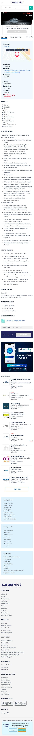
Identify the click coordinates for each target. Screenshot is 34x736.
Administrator (5, 694)
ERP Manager (15, 394)
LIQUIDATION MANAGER (18, 422)
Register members (6, 615)
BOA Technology (15, 448)
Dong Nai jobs (7, 537)
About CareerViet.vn (7, 640)
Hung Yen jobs (7, 546)
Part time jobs (7, 559)
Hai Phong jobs (7, 543)
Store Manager (15, 403)
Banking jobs (7, 510)
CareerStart (4, 613)
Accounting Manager (17, 435)
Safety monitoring (6, 687)
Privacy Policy (5, 643)
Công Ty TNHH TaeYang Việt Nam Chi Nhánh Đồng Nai (21, 425)
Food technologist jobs (9, 519)
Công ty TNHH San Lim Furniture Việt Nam (21, 383)
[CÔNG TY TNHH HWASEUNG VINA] (6, 480)
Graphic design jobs (8, 572)
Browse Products (6, 630)
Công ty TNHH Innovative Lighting (20, 395)
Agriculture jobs (7, 512)
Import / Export (26, 70)
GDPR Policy (4, 645)
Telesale (3, 689)
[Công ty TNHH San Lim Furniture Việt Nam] (6, 382)
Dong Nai (6, 46)
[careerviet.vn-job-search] (7, 703)
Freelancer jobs (7, 563)
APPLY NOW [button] (17, 31)
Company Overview (16, 37)
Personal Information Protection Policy (12, 652)
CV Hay (3, 596)
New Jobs (4, 594)
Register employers (6, 632)
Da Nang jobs (7, 541)
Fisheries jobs (7, 516)
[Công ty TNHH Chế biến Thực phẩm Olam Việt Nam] (6, 459)
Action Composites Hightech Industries (17, 28)
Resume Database (6, 625)
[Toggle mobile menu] (2, 2)
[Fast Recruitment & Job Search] (17, 2)
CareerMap (4, 601)
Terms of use (5, 650)
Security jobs (7, 507)
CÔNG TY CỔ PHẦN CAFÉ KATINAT (20, 405)
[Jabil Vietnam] (6, 436)
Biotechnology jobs (8, 514)
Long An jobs (7, 539)
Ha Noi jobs (6, 532)
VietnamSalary (5, 598)
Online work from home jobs (11, 557)
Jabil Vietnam (14, 437)
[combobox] (15, 8)
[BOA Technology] (6, 448)
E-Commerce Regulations (8, 647)
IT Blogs (3, 606)
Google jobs (6, 561)
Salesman (4, 691)
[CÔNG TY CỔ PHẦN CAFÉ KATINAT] (6, 406)
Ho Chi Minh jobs (8, 530)
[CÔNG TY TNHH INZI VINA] (6, 416)
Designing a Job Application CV (15, 320)
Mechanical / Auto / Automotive (13, 70)
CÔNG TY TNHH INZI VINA (17, 415)
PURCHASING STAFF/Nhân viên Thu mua (20, 380)
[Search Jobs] (31, 8)
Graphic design (5, 684)
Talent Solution (5, 628)
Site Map (3, 610)
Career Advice (5, 603)
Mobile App (4, 608)
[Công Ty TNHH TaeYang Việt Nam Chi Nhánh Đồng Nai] (6, 425)
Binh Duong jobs (7, 534)
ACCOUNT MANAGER (17, 413)
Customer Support (6, 657)
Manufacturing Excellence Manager (19, 445)
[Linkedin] (4, 713)
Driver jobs (6, 568)
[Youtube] (8, 713)
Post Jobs (4, 623)
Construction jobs (8, 505)
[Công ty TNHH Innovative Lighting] (6, 395)
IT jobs (5, 566)
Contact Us (4, 669)
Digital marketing (6, 682)
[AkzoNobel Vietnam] (6, 470)
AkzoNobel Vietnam (16, 469)
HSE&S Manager (16, 467)
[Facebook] (1, 713)
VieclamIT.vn (5, 667)
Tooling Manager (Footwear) (19, 477)
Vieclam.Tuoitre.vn (6, 665)
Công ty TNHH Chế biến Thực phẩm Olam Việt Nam (20, 459)
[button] (27, 37)
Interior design (5, 680)
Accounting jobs (8, 503)
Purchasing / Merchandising (12, 72)
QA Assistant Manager (17, 456)
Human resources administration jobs (13, 570)
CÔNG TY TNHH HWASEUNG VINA (19, 479)
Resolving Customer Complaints (10, 654)
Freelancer (4, 677)
